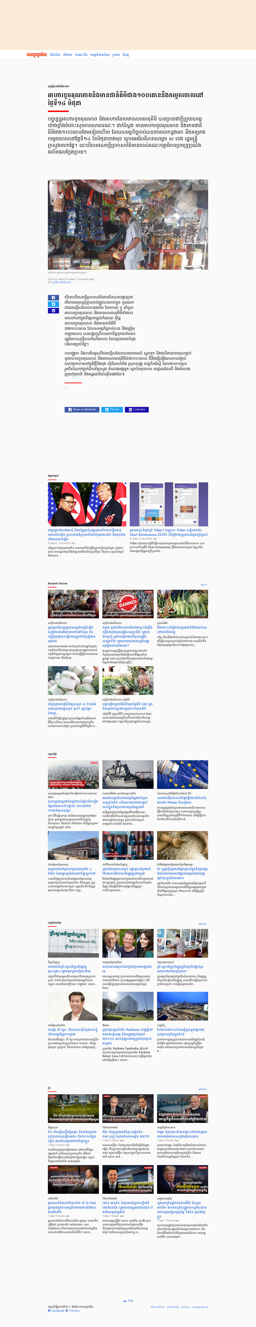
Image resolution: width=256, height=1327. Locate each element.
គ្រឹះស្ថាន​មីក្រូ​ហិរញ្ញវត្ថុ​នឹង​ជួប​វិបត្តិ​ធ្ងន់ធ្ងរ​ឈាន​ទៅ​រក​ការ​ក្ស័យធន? (180, 969)
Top (130, 1301)
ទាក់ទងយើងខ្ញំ (173, 1307)
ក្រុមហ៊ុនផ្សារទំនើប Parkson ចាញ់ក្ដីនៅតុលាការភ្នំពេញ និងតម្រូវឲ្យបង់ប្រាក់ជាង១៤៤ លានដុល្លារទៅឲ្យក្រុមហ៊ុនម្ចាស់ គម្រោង (127, 1036)
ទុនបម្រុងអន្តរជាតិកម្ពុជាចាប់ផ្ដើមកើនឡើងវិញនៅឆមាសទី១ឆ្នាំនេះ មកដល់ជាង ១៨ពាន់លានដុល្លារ (73, 806)
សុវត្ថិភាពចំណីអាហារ (61, 282)
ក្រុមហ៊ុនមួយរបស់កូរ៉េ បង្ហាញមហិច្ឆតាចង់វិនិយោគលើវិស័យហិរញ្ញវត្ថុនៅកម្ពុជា (126, 871)
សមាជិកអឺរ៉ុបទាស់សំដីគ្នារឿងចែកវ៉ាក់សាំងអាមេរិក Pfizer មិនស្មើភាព (182, 800)
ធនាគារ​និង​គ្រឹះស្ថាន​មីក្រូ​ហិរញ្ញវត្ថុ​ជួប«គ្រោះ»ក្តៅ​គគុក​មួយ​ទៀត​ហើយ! (69, 969)
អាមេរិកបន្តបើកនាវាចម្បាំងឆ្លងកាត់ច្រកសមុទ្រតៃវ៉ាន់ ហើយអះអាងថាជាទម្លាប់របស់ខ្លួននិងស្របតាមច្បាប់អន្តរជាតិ (125, 802)
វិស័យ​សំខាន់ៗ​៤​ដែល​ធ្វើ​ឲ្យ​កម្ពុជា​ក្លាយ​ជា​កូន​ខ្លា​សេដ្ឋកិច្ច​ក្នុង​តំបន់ (180, 1032)
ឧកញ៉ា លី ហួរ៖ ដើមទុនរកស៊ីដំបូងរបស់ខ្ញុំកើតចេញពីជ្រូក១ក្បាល (73, 1032)
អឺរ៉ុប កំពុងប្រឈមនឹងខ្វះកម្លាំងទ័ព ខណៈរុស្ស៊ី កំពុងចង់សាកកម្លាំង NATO (125, 1134)
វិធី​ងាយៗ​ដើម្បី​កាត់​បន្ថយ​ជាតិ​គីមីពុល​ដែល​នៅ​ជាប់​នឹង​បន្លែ (182, 630)
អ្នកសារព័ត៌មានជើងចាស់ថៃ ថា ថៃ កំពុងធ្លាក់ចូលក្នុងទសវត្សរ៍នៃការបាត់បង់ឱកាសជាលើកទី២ (72, 1207)
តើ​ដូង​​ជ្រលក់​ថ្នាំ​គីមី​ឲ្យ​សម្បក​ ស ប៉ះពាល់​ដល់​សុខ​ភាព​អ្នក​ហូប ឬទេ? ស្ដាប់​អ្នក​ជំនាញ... (72, 708)
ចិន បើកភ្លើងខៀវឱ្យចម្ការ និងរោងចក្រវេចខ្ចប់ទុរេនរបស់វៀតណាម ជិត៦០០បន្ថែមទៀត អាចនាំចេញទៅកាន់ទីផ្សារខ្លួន (72, 1136)
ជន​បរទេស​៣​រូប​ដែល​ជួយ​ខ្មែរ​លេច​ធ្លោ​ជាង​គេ (127, 969)
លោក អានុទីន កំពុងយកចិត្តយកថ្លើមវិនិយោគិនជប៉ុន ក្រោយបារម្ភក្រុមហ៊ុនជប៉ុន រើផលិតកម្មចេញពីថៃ (127, 1207)
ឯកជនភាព (185, 1307)
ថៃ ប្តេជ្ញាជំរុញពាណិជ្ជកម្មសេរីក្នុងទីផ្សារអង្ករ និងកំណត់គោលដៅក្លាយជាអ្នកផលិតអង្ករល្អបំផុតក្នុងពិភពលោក (182, 873)
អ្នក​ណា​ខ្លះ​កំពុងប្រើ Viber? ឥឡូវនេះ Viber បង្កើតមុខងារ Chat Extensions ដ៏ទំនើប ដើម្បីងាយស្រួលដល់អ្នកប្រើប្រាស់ (169, 532)
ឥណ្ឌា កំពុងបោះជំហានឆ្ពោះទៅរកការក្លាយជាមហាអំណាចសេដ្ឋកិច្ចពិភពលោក (182, 1134)
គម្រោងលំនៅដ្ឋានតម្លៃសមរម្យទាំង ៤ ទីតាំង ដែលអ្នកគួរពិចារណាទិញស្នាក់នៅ (71, 871)
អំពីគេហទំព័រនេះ (158, 1307)
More (204, 585)
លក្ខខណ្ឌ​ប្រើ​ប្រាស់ (200, 1307)
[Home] (36, 55)
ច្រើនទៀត (203, 924)
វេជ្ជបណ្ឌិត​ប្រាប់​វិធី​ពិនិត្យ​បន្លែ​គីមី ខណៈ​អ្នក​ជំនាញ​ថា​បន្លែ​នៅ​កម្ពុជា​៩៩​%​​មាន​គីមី (127, 706)
